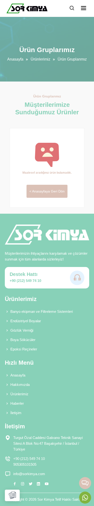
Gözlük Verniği (21, 330)
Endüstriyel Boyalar (25, 321)
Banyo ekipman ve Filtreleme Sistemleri (41, 311)
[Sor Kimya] (27, 8)
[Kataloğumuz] (12, 495)
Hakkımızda (20, 385)
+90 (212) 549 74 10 (25, 281)
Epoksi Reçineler (23, 349)
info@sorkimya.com (29, 474)
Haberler (17, 403)
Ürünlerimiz (40, 59)
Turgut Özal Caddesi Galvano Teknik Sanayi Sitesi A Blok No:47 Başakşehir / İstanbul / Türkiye (48, 443)
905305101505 (24, 464)
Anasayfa (15, 59)
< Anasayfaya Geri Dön (47, 191)
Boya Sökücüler (22, 340)
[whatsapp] (85, 498)
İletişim (15, 413)
